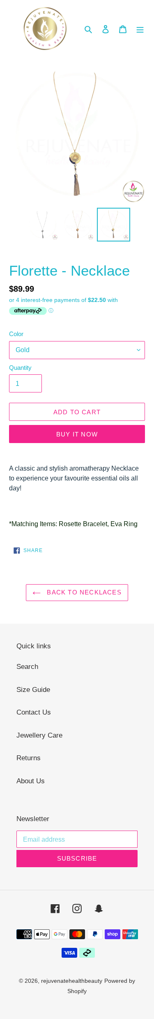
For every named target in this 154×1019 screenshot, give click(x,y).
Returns (28, 758)
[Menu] (140, 29)
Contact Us (33, 712)
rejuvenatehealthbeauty (71, 980)
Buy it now (77, 434)
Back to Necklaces (83, 592)
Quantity (20, 367)
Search (27, 667)
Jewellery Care (39, 735)
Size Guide (33, 690)
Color (16, 333)
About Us (30, 781)
